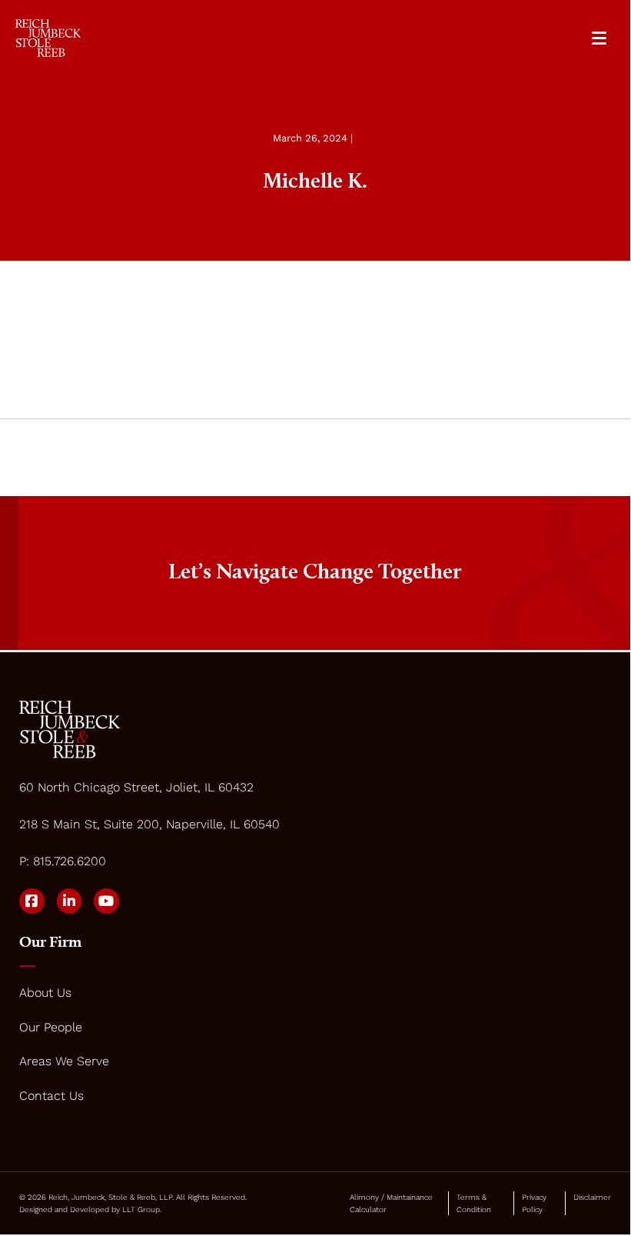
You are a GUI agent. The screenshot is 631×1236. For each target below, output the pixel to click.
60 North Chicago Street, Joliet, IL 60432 (136, 787)
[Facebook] (32, 901)
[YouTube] (106, 901)
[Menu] (599, 38)
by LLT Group (135, 1209)
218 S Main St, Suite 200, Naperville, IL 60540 (149, 824)
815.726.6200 (69, 861)
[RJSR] (48, 38)
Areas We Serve (64, 1061)
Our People (50, 1027)
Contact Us (51, 1095)
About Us (45, 992)
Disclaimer (592, 1197)
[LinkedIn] (69, 901)
